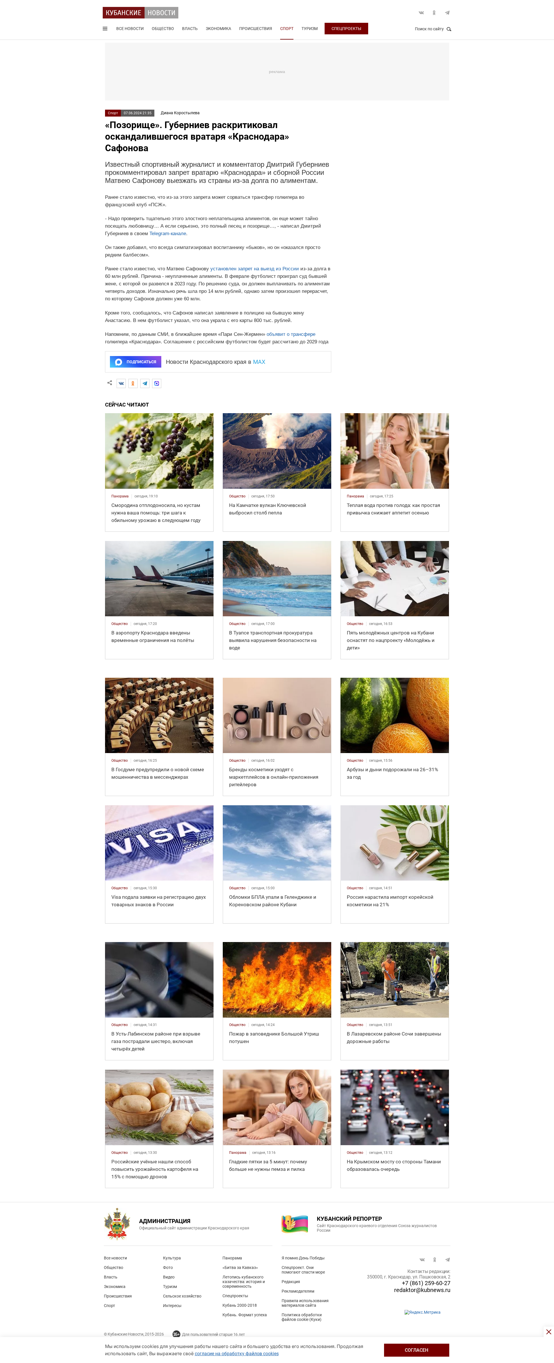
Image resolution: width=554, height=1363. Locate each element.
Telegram (447, 12)
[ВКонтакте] (121, 383)
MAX (259, 361)
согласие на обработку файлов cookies (237, 1353)
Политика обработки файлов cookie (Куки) (302, 1317)
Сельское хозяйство (182, 1296)
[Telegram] (144, 383)
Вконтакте (421, 12)
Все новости (130, 28)
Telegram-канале (167, 233)
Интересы (172, 1305)
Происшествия (255, 28)
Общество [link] (237, 496)
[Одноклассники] (133, 383)
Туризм (310, 28)
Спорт (286, 28)
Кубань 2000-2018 (239, 1305)
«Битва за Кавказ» (240, 1267)
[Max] (156, 383)
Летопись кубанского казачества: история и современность (243, 1282)
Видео (169, 1277)
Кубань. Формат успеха (244, 1315)
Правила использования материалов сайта (305, 1303)
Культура (172, 1258)
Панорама (232, 1258)
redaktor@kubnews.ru (422, 1290)
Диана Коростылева (180, 113)
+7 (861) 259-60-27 (426, 1283)
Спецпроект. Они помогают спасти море (303, 1269)
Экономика (218, 28)
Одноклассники (434, 12)
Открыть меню (105, 30)
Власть (190, 28)
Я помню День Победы (303, 1258)
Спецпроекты (346, 28)
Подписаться (141, 362)
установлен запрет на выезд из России (254, 269)
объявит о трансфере (291, 334)
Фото (168, 1267)
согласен (416, 1350)
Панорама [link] (120, 496)
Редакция (291, 1281)
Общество (163, 28)
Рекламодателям (298, 1291)
